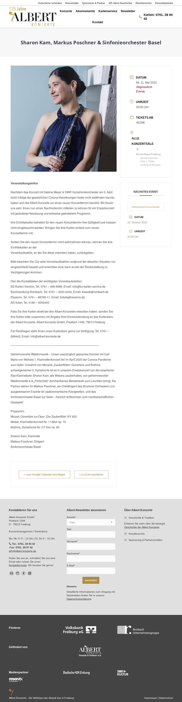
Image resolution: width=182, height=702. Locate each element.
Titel (69, 529)
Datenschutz (166, 697)
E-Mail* (71, 565)
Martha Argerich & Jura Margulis (146, 207)
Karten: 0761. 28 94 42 (158, 16)
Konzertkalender (164, 3)
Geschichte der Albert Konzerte (141, 527)
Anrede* (71, 517)
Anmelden (91, 580)
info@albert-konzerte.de (22, 551)
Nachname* (73, 553)
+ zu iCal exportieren (91, 474)
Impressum (150, 697)
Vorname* (72, 541)
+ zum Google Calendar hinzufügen (44, 474)
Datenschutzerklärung (79, 598)
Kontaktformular (18, 565)
